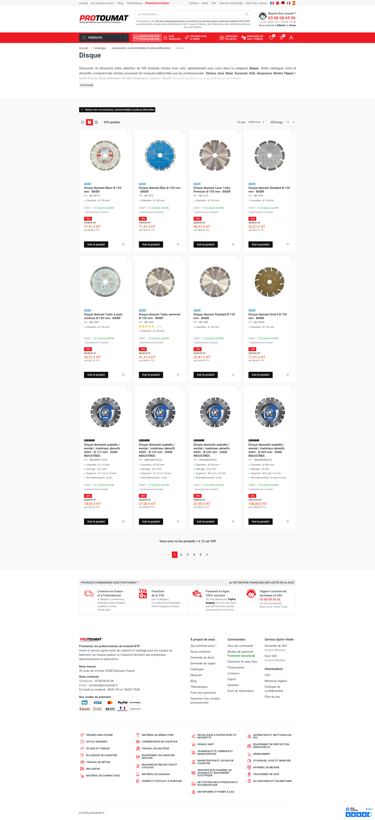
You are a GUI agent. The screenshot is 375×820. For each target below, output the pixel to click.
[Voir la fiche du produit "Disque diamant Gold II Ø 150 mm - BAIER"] (269, 281)
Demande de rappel (202, 663)
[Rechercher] (247, 14)
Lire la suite (86, 85)
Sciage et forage (98, 748)
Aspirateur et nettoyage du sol (272, 736)
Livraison (233, 673)
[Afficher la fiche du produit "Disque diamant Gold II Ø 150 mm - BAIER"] (293, 258)
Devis (205, 3)
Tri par (241, 122)
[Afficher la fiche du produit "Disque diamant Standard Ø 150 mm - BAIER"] (293, 132)
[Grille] (82, 122)
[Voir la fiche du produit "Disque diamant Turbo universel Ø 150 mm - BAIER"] (160, 281)
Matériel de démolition (158, 734)
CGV (268, 675)
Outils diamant (97, 741)
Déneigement (262, 753)
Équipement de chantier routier (158, 756)
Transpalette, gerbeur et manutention (215, 752)
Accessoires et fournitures (272, 781)
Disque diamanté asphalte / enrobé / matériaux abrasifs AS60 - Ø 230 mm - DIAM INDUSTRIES (212, 450)
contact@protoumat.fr (103, 685)
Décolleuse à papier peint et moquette (217, 736)
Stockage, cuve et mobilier (272, 760)
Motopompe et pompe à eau (215, 791)
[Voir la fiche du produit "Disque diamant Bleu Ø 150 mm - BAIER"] (160, 155)
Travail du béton (98, 762)
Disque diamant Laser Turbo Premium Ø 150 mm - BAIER (212, 189)
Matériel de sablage (156, 774)
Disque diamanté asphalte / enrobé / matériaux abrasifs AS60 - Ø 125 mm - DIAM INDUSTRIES (157, 450)
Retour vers (119, 109)
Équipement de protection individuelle (271, 746)
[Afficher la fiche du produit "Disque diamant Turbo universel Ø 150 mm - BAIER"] (183, 258)
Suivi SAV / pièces (256, 3)
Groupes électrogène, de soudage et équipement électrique (214, 773)
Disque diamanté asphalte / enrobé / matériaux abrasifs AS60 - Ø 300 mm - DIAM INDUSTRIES (266, 450)
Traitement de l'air (266, 774)
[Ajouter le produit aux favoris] (123, 244)
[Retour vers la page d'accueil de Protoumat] (104, 19)
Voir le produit (96, 244)
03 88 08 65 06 (282, 18)
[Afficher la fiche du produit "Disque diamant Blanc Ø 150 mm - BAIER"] (129, 132)
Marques (196, 675)
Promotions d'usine (99, 734)
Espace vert (205, 744)
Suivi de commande (231, 3)
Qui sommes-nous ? (103, 3)
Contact (194, 3)
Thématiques (134, 3)
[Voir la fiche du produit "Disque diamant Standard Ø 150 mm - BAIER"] (269, 155)
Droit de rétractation (241, 691)
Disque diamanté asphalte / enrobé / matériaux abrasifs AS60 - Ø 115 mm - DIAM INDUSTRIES (102, 450)
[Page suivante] (207, 554)
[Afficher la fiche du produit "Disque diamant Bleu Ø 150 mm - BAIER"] (183, 132)
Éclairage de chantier (101, 755)
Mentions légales (276, 681)
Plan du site (272, 697)
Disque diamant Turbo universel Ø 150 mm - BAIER (159, 316)
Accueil (83, 3)
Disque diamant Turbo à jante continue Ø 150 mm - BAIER (103, 316)
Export (232, 679)
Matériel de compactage (103, 775)
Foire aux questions (203, 692)
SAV (213, 3)
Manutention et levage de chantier (215, 762)
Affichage (277, 122)
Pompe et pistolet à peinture (162, 781)
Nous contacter (200, 651)
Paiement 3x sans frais (242, 661)
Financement (236, 667)
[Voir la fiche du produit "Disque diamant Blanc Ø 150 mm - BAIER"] (105, 155)
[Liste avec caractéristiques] (96, 122)
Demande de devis (202, 657)
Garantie (233, 685)
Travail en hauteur (155, 748)
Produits (95, 37)
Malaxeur (93, 768)
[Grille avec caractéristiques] (89, 122)
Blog (120, 3)
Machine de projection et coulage (159, 766)
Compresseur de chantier (159, 741)
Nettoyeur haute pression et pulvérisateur (217, 783)
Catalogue (197, 669)
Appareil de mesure (266, 767)
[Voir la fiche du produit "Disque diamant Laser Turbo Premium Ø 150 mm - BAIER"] (214, 155)
